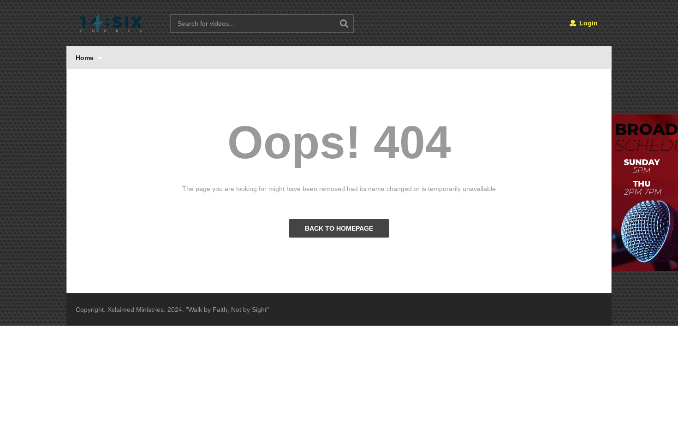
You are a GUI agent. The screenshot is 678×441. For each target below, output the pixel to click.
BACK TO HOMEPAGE (339, 228)
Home (85, 57)
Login (587, 23)
